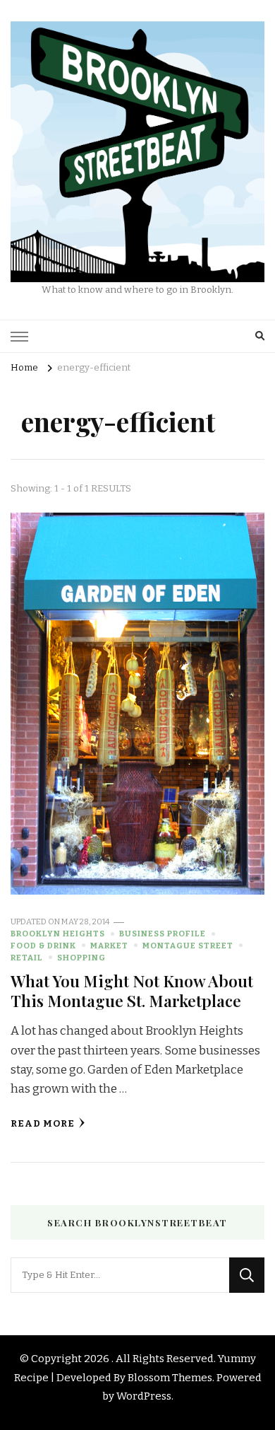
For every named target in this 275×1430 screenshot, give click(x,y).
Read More (43, 1123)
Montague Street (187, 946)
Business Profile (162, 933)
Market (109, 946)
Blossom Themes (170, 1377)
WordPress (143, 1396)
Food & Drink (43, 946)
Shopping (81, 958)
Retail (27, 958)
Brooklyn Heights (58, 933)
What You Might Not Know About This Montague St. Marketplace (132, 990)
